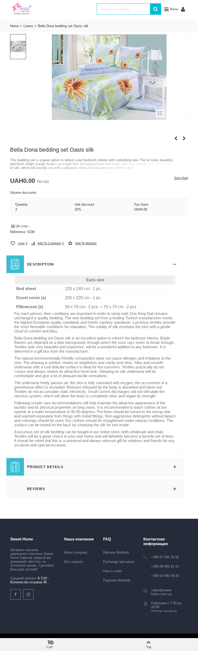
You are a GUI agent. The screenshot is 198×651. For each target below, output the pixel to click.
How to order (112, 571)
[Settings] (183, 9)
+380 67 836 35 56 (165, 557)
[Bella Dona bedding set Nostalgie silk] (176, 138)
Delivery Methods (116, 552)
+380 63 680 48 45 (165, 576)
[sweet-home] (21, 9)
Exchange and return (118, 562)
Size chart (181, 178)
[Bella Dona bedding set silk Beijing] (184, 138)
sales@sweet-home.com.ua (161, 592)
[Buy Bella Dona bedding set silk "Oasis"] (160, 113)
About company (75, 552)
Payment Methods (116, 580)
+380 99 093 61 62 (165, 566)
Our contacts (73, 562)
